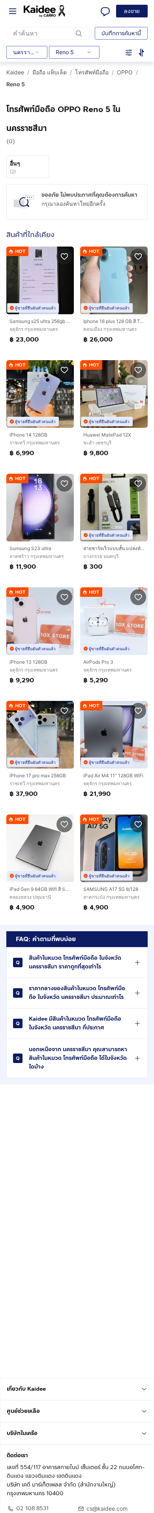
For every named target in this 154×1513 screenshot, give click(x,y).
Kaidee (15, 72)
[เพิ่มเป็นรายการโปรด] (64, 256)
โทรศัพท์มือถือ (92, 72)
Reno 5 (15, 84)
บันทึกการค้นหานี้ (121, 33)
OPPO (125, 72)
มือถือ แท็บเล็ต (49, 72)
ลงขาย (132, 11)
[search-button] (79, 33)
